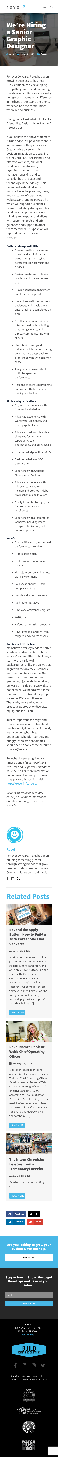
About (35, 1376)
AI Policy (43, 1379)
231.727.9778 (28, 1334)
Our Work (15, 1376)
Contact (24, 1379)
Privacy (33, 1379)
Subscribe (29, 1303)
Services (26, 1376)
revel (10, 849)
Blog (43, 1376)
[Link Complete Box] (29, 961)
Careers (45, 54)
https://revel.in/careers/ (21, 783)
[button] (45, 6)
